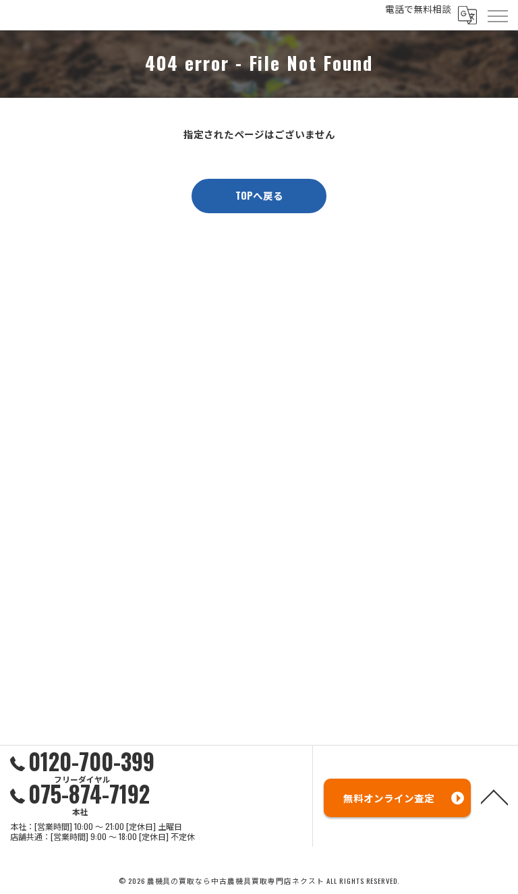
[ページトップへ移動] (494, 796)
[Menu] (497, 15)
